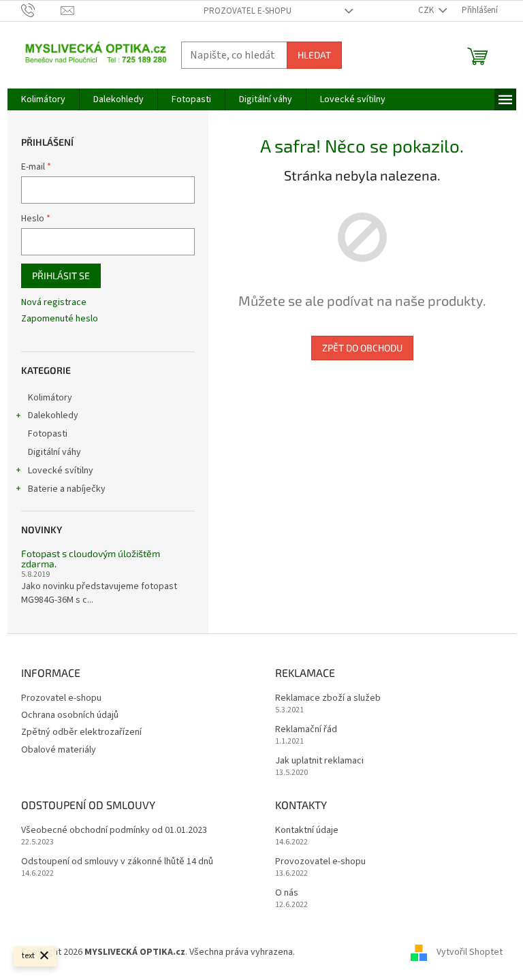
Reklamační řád (306, 729)
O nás (286, 893)
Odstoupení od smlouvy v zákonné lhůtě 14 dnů (117, 861)
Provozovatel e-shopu (320, 861)
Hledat (314, 55)
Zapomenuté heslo (59, 319)
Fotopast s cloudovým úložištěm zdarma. (90, 558)
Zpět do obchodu (362, 347)
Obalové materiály (58, 750)
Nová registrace (53, 302)
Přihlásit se (61, 275)
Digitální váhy (54, 452)
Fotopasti (47, 434)
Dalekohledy (53, 415)
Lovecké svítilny (60, 470)
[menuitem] (43, 99)
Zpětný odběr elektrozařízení (81, 732)
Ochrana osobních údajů (69, 715)
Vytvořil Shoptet (470, 952)
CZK (427, 10)
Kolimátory (50, 398)
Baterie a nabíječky (67, 489)
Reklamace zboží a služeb (328, 698)
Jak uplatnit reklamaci (319, 761)
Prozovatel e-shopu (247, 11)
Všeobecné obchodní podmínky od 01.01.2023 (114, 830)
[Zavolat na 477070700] (41, 10)
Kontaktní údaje (306, 830)
